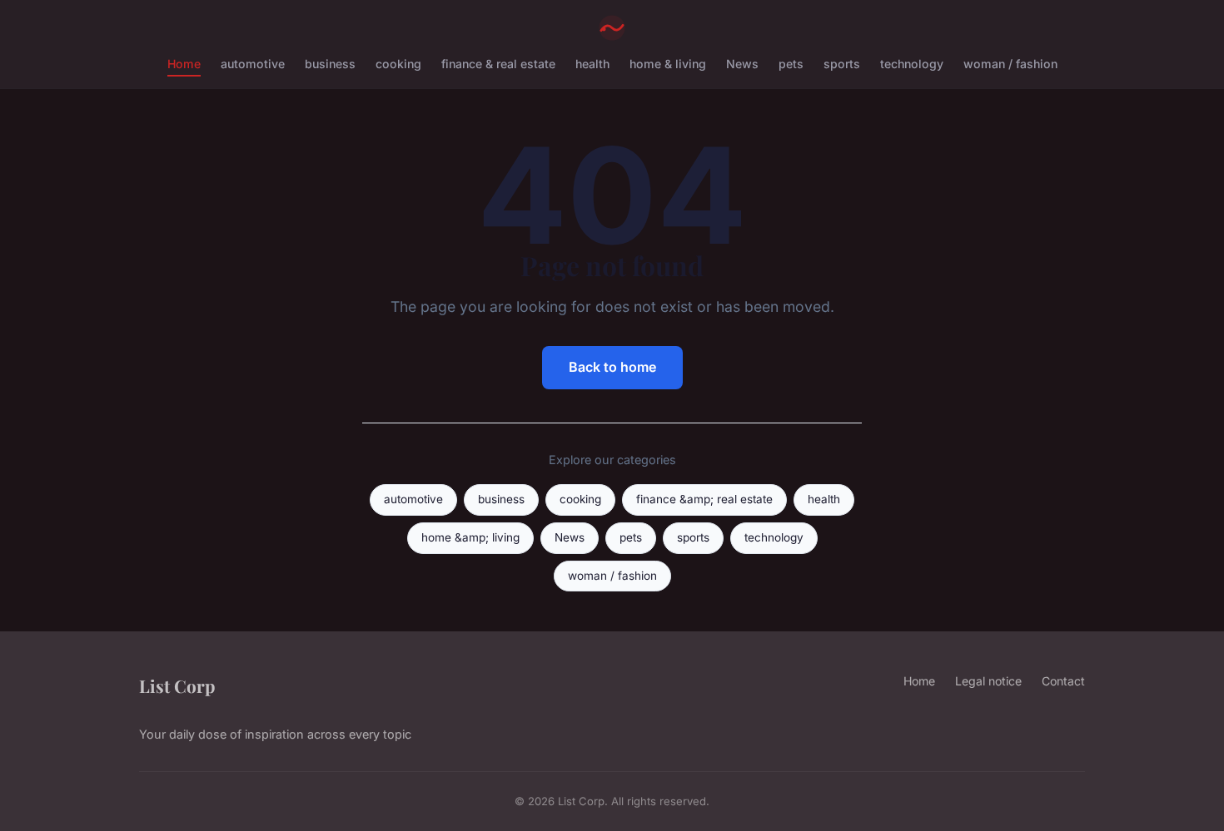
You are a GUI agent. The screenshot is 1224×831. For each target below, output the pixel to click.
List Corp (177, 685)
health (592, 64)
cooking (398, 64)
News (742, 64)
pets (791, 64)
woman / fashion (1010, 64)
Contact (1063, 681)
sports (841, 64)
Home (184, 64)
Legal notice (988, 681)
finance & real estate (498, 64)
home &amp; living (470, 537)
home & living (667, 64)
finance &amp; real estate (704, 499)
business (330, 64)
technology (911, 64)
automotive (253, 64)
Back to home (612, 367)
